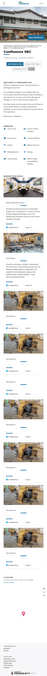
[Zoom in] (44, 588)
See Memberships (15, 64)
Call (32, 69)
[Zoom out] (44, 592)
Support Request (10, 661)
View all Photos (36, 37)
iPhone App (8, 663)
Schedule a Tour (20, 69)
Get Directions (9, 582)
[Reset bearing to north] (44, 595)
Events (6, 650)
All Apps (7, 667)
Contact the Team (32, 64)
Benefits (7, 648)
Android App (8, 665)
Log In (41, 3)
